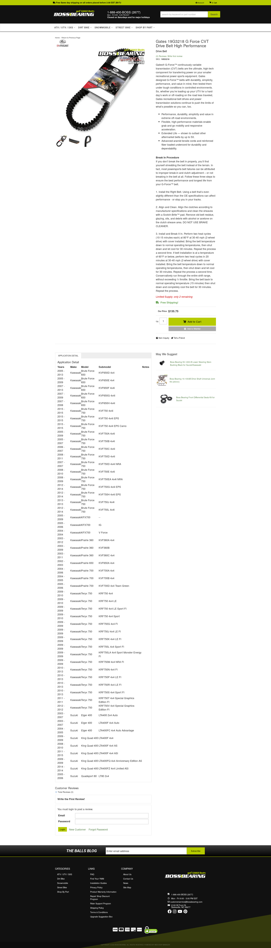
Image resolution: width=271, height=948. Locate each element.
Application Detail (68, 355)
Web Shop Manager (162, 945)
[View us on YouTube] (180, 912)
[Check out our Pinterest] (185, 912)
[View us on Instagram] (174, 912)
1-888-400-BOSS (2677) (182, 894)
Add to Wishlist (193, 328)
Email (61, 815)
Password (64, 821)
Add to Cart (194, 321)
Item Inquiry (164, 337)
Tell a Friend (179, 337)
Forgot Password (98, 829)
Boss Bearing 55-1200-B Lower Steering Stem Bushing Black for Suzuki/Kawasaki (190, 363)
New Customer (77, 829)
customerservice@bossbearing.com (186, 902)
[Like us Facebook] (170, 912)
